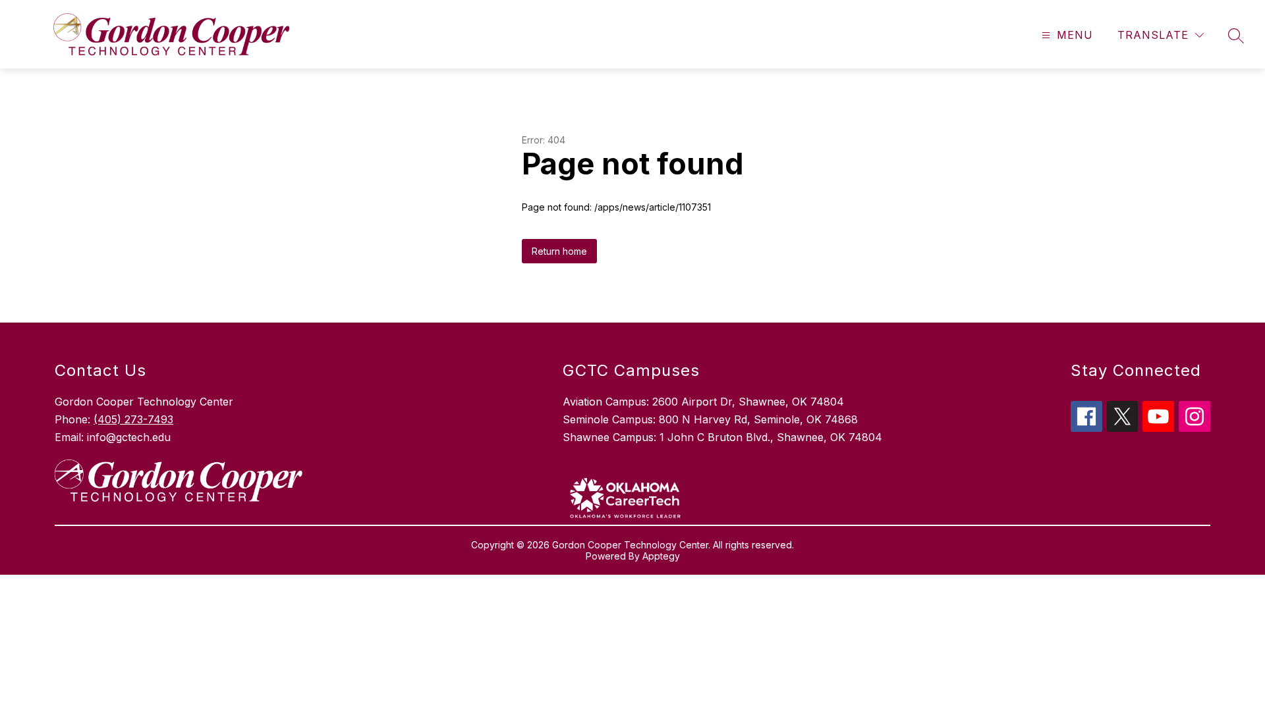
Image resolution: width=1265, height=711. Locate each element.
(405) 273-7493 (133, 419)
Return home (559, 251)
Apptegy (661, 556)
